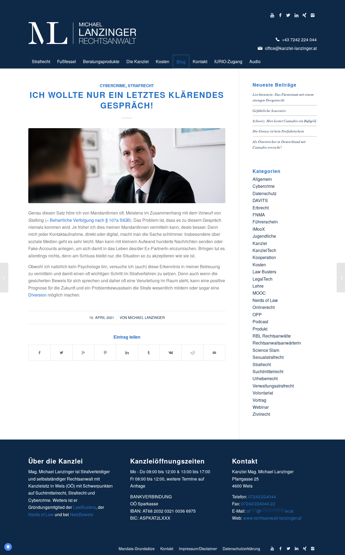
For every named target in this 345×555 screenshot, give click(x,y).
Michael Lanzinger (146, 317)
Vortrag (259, 400)
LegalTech (262, 279)
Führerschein (265, 222)
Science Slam (266, 350)
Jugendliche (264, 236)
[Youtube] (272, 15)
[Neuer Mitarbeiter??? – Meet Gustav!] (341, 277)
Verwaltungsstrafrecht (273, 386)
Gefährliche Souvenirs (269, 110)
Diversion (37, 295)
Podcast (260, 321)
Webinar (261, 407)
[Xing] (304, 15)
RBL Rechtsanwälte (272, 336)
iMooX (259, 229)
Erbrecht (261, 208)
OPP (257, 314)
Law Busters (264, 271)
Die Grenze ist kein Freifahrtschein (278, 131)
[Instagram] (313, 15)
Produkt (260, 329)
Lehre (258, 286)
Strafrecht (141, 85)
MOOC (259, 293)
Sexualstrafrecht (268, 357)
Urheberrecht (265, 378)
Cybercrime (113, 85)
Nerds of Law (265, 300)
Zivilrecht (261, 414)
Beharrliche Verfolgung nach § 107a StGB (90, 220)
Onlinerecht (264, 307)
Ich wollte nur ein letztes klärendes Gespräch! (127, 100)
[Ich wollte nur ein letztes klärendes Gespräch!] (126, 165)
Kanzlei (260, 243)
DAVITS (260, 200)
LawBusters (84, 507)
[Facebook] (280, 15)
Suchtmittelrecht (268, 371)
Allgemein (262, 179)
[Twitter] (288, 15)
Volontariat (263, 393)
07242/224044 (262, 496)
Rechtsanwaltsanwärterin (277, 343)
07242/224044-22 (258, 503)
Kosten (259, 264)
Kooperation (264, 257)
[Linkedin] (296, 15)
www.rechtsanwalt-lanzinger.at (272, 518)
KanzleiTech (264, 250)
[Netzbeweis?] (4, 277)
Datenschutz (265, 193)
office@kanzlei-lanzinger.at (290, 48)
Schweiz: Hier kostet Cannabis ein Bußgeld (284, 120)
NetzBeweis (81, 514)
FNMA (259, 215)
